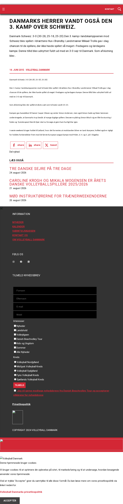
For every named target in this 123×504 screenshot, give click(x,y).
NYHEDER (18, 222)
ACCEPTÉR (10, 500)
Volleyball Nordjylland (28, 362)
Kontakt (109, 9)
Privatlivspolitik (21, 404)
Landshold (21, 330)
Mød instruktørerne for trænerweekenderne (58, 196)
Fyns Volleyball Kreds (28, 375)
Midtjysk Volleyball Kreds (30, 366)
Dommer (21, 347)
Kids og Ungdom (25, 343)
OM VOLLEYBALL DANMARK (28, 239)
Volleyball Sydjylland (27, 370)
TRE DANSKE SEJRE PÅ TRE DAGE (40, 169)
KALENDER (18, 226)
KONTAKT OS (20, 235)
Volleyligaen (22, 334)
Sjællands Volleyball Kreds (30, 379)
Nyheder (20, 326)
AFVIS (7, 496)
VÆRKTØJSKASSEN (23, 231)
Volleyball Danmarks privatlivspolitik (21, 492)
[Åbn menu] (3, 9)
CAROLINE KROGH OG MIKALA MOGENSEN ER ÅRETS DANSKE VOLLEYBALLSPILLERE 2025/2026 (57, 182)
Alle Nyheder (23, 352)
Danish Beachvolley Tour (29, 339)
